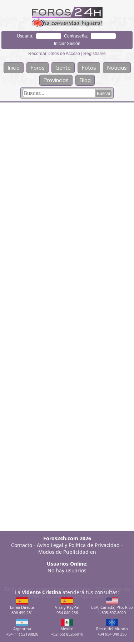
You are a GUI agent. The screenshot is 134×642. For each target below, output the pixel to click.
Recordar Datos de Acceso (54, 53)
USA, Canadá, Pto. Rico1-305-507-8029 (112, 610)
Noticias (117, 67)
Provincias (56, 80)
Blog (85, 80)
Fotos (88, 67)
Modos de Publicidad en (67, 551)
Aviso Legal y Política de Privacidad (78, 545)
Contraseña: (76, 36)
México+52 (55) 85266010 (67, 631)
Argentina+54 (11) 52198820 (22, 631)
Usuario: (25, 36)
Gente (63, 67)
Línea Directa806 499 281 (22, 610)
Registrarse (94, 53)
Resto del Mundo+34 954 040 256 (112, 631)
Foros (37, 67)
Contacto (21, 545)
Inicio (14, 67)
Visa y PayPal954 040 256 (67, 610)
